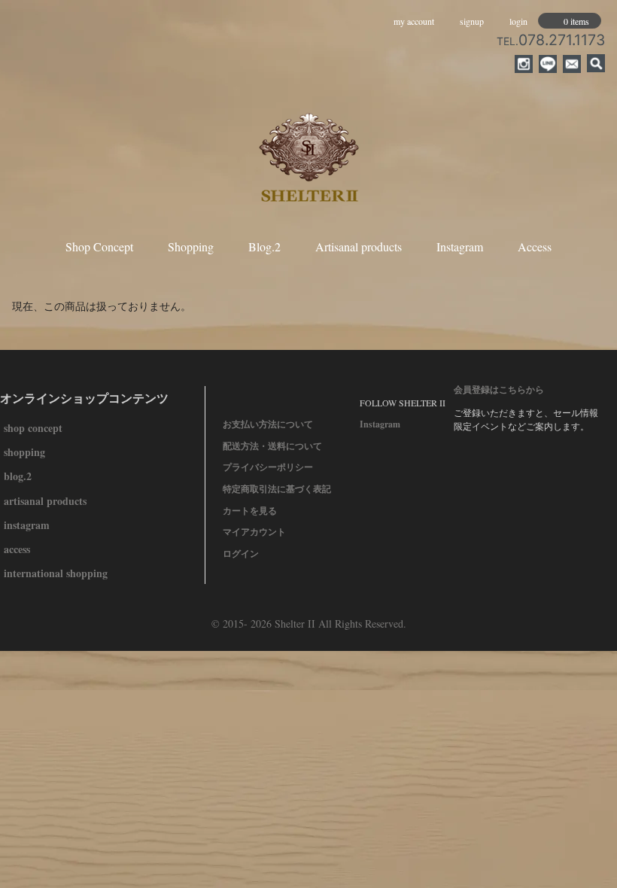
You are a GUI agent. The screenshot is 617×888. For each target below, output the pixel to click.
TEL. (551, 41)
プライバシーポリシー (268, 467)
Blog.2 (264, 246)
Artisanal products (358, 246)
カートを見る (250, 510)
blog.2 (18, 476)
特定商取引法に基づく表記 (277, 488)
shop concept (33, 428)
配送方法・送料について (272, 445)
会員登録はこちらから (499, 389)
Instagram (459, 246)
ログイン (241, 553)
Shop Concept (99, 246)
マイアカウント (254, 531)
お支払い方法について (268, 424)
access (17, 549)
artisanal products (45, 501)
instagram (27, 525)
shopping (24, 452)
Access (535, 246)
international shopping (56, 573)
